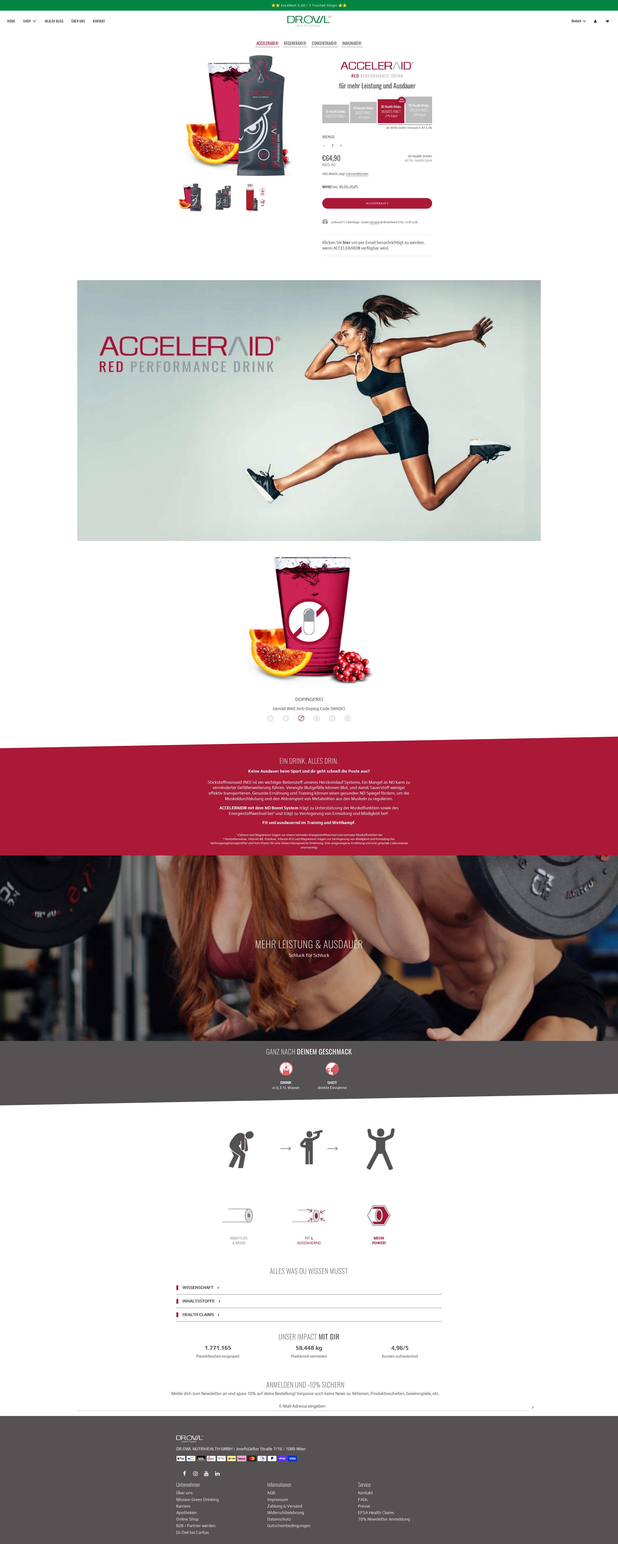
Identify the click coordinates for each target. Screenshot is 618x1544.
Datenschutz (279, 1519)
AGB (271, 1492)
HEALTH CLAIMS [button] (198, 1314)
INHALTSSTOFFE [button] (199, 1301)
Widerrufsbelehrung (285, 1512)
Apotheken (186, 1512)
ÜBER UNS (78, 20)
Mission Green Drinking (197, 1499)
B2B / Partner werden (196, 1525)
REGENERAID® (295, 43)
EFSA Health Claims (376, 1512)
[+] (341, 146)
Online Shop (187, 1519)
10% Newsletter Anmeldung (384, 1519)
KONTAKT (99, 20)
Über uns (184, 1492)
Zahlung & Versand (284, 1506)
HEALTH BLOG (54, 20)
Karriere (183, 1506)
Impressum (277, 1499)
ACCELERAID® (267, 43)
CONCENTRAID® (324, 43)
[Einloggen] (595, 21)
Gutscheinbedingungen (288, 1525)
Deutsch (576, 20)
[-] (324, 146)
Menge (328, 137)
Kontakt (365, 1492)
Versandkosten (357, 174)
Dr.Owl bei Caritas (192, 1532)
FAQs (363, 1499)
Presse (364, 1506)
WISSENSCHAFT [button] (198, 1287)
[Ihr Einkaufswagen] (607, 21)
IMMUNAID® (352, 43)
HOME (11, 20)
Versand (374, 222)
